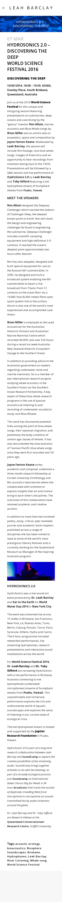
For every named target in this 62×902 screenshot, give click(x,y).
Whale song (38, 860)
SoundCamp (30, 757)
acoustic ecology (27, 844)
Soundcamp (20, 779)
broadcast (21, 787)
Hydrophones (17, 856)
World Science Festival (23, 864)
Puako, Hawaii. (33, 190)
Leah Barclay (37, 856)
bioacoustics (16, 848)
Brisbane (33, 852)
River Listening (18, 860)
